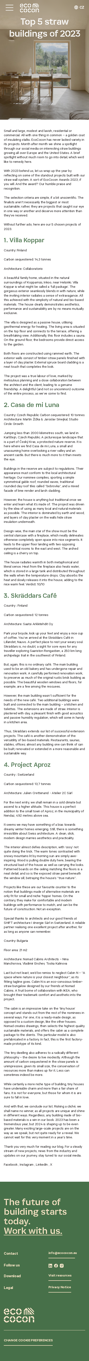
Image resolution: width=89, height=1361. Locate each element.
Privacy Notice (59, 1288)
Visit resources (59, 1276)
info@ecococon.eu (62, 1253)
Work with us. (33, 1230)
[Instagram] (62, 1266)
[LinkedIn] (50, 1266)
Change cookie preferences (28, 1341)
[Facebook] (56, 1266)
